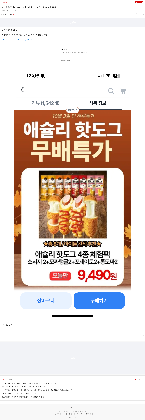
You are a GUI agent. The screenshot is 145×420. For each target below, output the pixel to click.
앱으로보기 (138, 2)
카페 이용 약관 (66, 414)
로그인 (60, 411)
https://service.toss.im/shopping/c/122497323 (18, 40)
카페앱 (77, 411)
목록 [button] (4, 14)
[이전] (134, 379)
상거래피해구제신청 (76, 414)
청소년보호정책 (56, 414)
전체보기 (66, 411)
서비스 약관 (83, 411)
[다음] (142, 379)
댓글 (12, 14)
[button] (10, 2)
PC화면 (72, 411)
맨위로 (73, 407)
